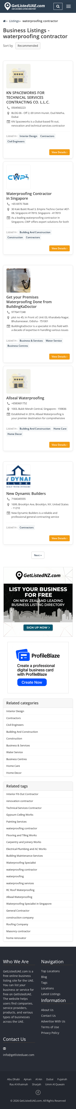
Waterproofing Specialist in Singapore (28, 903)
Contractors (47, 136)
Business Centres (17, 345)
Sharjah (36, 1084)
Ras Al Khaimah (19, 1084)
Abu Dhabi (13, 1079)
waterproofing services (20, 883)
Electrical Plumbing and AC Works (26, 849)
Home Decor (14, 434)
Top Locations (50, 971)
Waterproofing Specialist (21, 862)
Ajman (27, 1079)
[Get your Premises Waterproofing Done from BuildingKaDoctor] (18, 280)
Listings (14, 21)
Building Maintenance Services (24, 855)
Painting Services (16, 821)
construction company (20, 917)
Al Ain (38, 1079)
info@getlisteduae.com (18, 1055)
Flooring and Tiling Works (21, 835)
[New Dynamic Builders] (18, 477)
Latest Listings (50, 994)
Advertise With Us (53, 1021)
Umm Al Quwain (55, 1084)
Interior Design (28, 136)
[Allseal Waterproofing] (18, 381)
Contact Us (48, 1016)
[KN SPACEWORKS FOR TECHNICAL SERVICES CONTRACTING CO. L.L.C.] (18, 76)
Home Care (60, 428)
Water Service (54, 340)
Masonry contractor (18, 931)
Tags (44, 982)
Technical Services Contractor (24, 808)
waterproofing (15, 876)
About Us (47, 1010)
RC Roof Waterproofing (20, 890)
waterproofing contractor (21, 828)
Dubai (49, 1079)
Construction (15, 237)
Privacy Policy (50, 1033)
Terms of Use (50, 1027)
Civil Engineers (16, 141)
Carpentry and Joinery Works (23, 842)
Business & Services (31, 340)
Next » (38, 555)
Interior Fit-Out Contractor (22, 794)
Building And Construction (35, 232)
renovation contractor (19, 801)
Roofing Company (17, 924)
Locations (47, 988)
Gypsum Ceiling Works (19, 814)
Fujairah (62, 1079)
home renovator (16, 938)
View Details (59, 152)
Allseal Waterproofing (19, 897)
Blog (44, 977)
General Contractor (17, 910)
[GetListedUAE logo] (24, 6)
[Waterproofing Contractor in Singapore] (18, 177)
